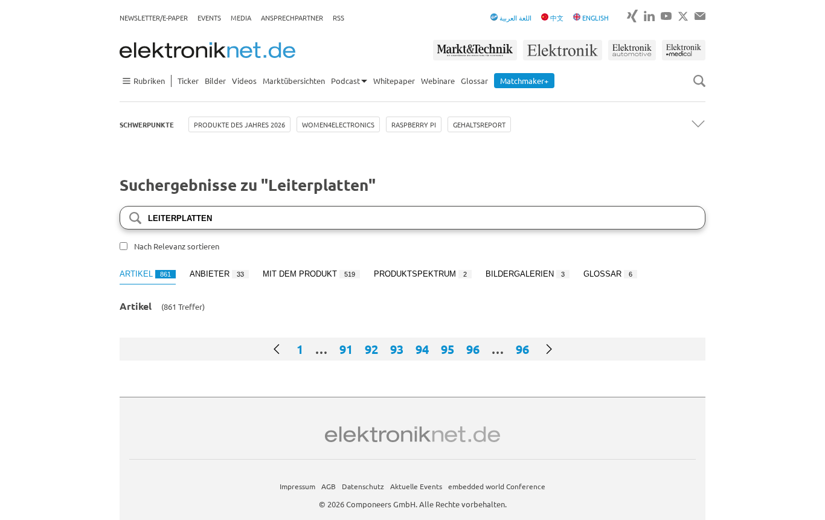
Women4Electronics (338, 124)
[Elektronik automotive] (632, 50)
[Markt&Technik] (474, 50)
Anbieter (217, 273)
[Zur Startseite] (207, 50)
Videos (244, 80)
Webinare (438, 80)
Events (209, 17)
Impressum (297, 486)
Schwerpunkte (147, 124)
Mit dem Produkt (309, 273)
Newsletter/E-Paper (154, 17)
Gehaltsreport (479, 124)
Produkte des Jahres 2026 (239, 124)
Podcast (345, 80)
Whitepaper (394, 80)
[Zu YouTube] (666, 16)
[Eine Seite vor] (549, 349)
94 (422, 349)
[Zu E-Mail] (700, 16)
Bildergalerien (525, 273)
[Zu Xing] (632, 16)
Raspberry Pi (413, 124)
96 (473, 349)
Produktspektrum (420, 273)
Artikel (145, 273)
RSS (338, 17)
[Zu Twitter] (683, 16)
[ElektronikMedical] (683, 50)
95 (447, 349)
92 (371, 349)
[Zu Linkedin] (649, 16)
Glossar (474, 80)
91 (346, 349)
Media (241, 17)
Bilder (215, 80)
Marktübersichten (294, 80)
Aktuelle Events (416, 486)
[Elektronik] (562, 50)
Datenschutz (363, 486)
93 (396, 349)
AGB (328, 486)
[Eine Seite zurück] (276, 349)
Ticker (188, 80)
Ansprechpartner (292, 17)
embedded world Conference (496, 486)
